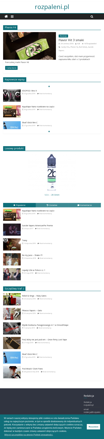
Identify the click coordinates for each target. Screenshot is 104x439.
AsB (78, 43)
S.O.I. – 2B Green (52, 194)
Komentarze (86, 205)
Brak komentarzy (45, 93)
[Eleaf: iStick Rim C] (12, 128)
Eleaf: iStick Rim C (30, 122)
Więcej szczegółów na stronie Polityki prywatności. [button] (28, 435)
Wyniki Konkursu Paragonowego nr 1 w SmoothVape (45, 325)
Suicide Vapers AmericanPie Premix (37, 225)
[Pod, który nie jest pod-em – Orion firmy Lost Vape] (12, 344)
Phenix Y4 (74, 47)
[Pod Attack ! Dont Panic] (12, 373)
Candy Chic (65, 47)
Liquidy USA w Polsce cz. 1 (33, 270)
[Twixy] (12, 244)
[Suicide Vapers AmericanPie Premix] (12, 229)
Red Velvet (83, 47)
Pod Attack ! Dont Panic (32, 368)
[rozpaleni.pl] (6, 16)
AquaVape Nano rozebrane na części (38, 106)
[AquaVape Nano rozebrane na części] (12, 112)
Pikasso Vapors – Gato (32, 310)
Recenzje (63, 36)
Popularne (20, 205)
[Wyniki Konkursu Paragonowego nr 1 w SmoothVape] (12, 329)
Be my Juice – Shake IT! (32, 255)
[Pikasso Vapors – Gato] (12, 314)
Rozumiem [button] (93, 427)
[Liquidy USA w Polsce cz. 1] (12, 274)
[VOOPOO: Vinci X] (12, 96)
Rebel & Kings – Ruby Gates (34, 295)
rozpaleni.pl (52, 6)
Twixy (24, 240)
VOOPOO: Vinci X (29, 90)
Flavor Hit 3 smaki (71, 40)
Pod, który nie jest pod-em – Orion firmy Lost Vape (44, 339)
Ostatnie (53, 205)
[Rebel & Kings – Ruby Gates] (12, 300)
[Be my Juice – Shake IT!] (12, 259)
